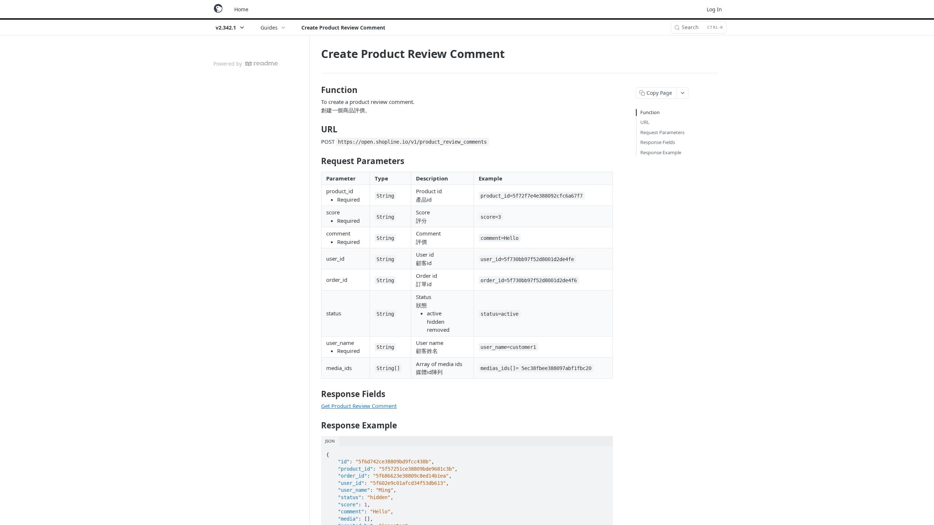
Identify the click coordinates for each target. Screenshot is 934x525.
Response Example (660, 152)
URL (644, 122)
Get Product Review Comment (359, 405)
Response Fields (657, 142)
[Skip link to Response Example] (316, 425)
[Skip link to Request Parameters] (316, 161)
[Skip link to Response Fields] (316, 394)
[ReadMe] (261, 63)
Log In (714, 9)
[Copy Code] (604, 452)
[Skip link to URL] (316, 129)
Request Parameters (662, 132)
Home (241, 9)
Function (650, 112)
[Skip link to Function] (316, 90)
